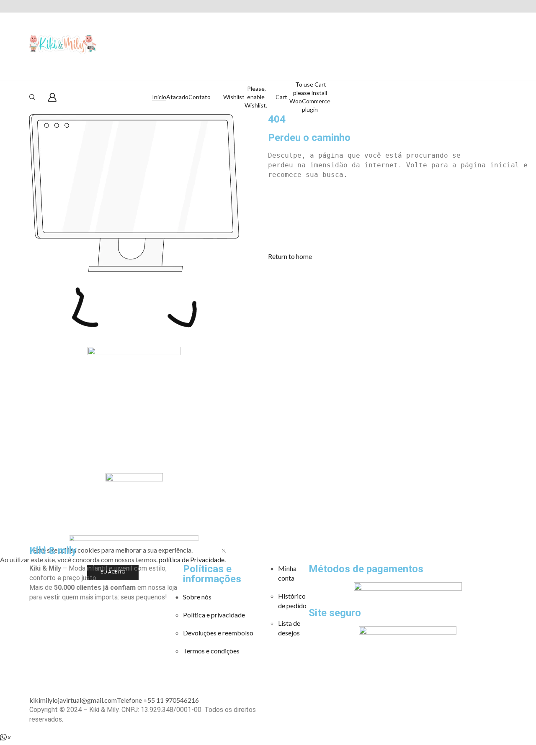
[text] (402, 156)
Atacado (177, 96)
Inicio (159, 96)
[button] (290, 256)
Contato (199, 96)
